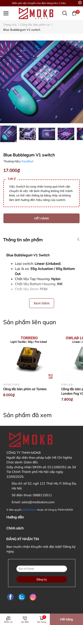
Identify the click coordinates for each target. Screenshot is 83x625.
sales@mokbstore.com (37, 502)
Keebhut (27, 161)
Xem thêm (42, 303)
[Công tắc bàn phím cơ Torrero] (29, 355)
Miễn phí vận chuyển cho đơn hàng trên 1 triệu (39, 3)
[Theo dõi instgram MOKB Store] (33, 597)
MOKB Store (29, 509)
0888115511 (42, 495)
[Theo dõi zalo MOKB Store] (22, 597)
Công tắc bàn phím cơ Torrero (25, 389)
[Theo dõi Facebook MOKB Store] (10, 597)
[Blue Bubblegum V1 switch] (41, 82)
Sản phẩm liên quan (29, 322)
